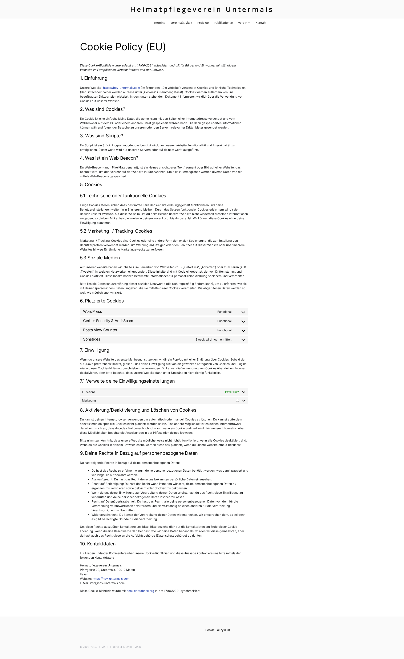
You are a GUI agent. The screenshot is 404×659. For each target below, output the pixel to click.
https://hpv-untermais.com (121, 87)
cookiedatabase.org (140, 591)
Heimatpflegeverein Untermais (202, 9)
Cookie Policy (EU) (217, 630)
